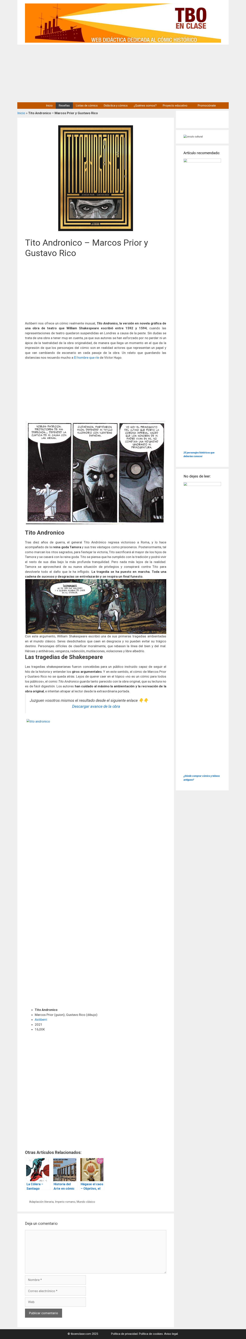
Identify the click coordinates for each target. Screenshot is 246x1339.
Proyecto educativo (175, 105)
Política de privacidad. (124, 1334)
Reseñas (64, 105)
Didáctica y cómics (116, 105)
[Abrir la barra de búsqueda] (224, 105)
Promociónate (207, 105)
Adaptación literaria (41, 1201)
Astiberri (41, 1019)
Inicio (49, 105)
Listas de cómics (87, 105)
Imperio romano (65, 1201)
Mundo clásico (86, 1201)
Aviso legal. (171, 1334)
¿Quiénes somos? (145, 105)
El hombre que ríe (86, 357)
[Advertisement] (123, 73)
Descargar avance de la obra (96, 706)
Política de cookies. (151, 1334)
